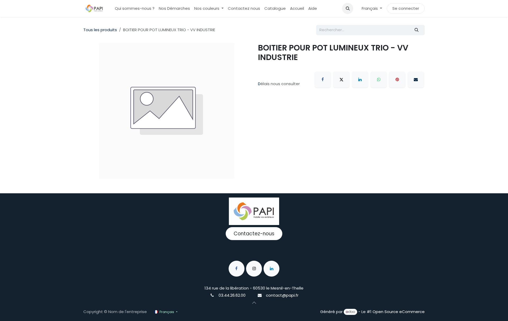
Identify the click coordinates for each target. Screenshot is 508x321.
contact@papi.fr (282, 295)
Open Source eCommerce (399, 311)
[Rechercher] (417, 30)
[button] (347, 8)
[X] (341, 80)
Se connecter (405, 8)
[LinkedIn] (360, 80)
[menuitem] (135, 8)
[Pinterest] (397, 80)
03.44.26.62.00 (232, 295)
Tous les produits (100, 30)
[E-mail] (416, 80)
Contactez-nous (254, 233)
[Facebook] (323, 80)
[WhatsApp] (379, 80)
